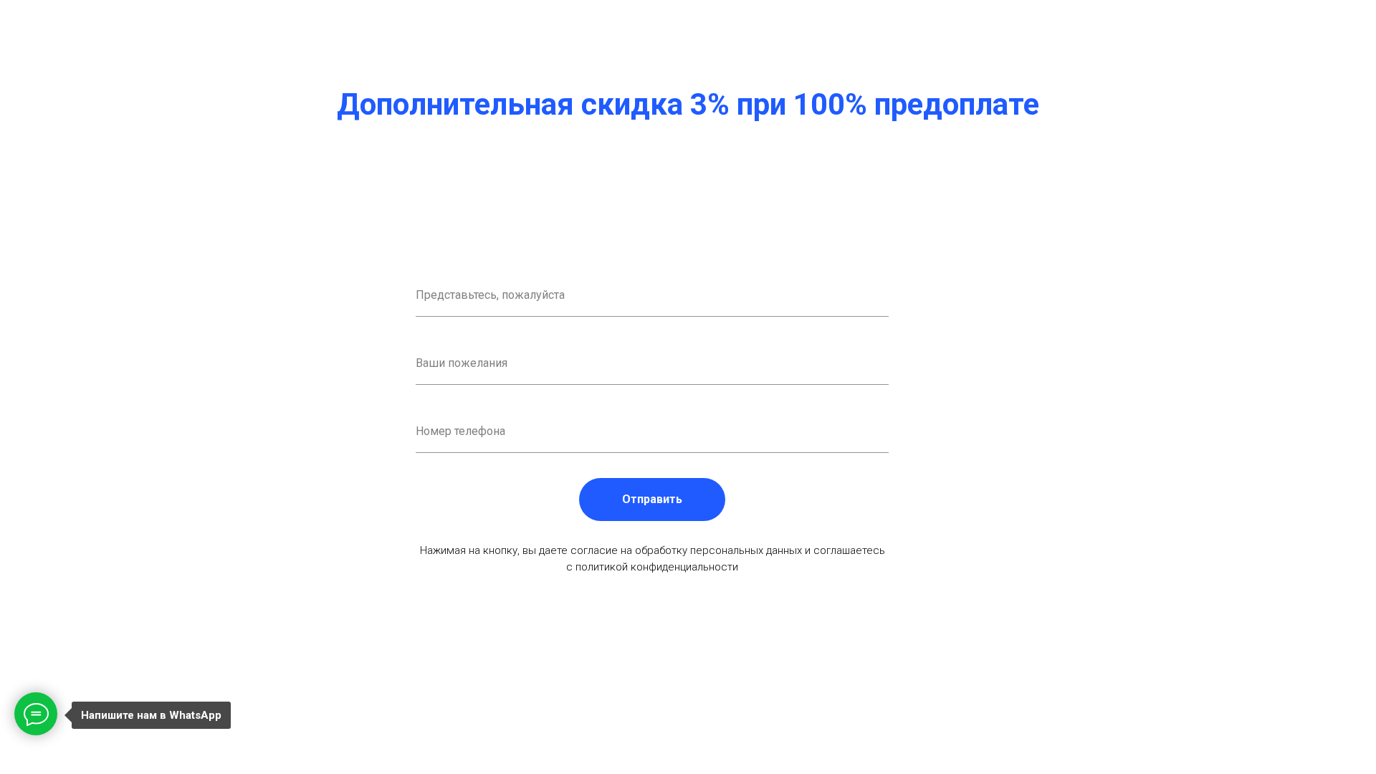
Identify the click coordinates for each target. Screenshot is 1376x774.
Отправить (652, 499)
